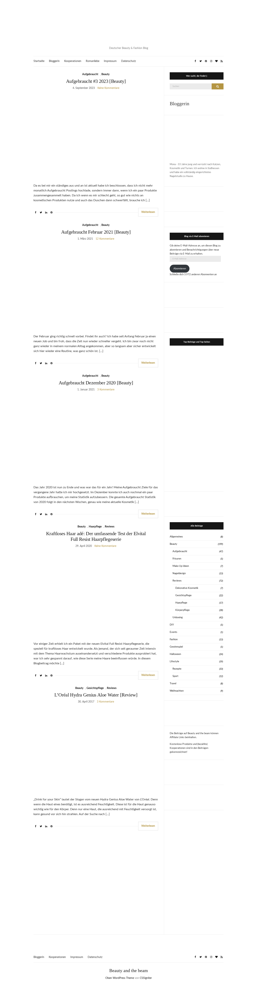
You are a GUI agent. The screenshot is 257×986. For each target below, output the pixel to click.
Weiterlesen (148, 212)
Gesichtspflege (95, 688)
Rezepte (177, 669)
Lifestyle (174, 661)
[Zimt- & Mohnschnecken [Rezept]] (183, 444)
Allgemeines (176, 537)
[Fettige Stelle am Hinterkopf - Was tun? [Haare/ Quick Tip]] (183, 471)
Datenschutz (128, 61)
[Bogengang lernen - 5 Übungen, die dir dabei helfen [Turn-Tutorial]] (183, 390)
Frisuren (177, 559)
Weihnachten (177, 691)
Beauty (105, 74)
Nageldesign (179, 573)
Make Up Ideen (181, 566)
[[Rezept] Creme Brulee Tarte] (183, 417)
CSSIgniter (146, 978)
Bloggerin (54, 61)
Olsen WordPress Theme (119, 978)
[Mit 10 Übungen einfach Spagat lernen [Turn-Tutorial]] (210, 362)
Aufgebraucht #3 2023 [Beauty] (96, 81)
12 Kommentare (105, 239)
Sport (175, 676)
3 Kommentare (105, 389)
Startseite (38, 61)
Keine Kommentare (108, 88)
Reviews (109, 526)
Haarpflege (95, 526)
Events (173, 632)
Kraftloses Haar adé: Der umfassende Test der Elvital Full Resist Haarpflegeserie (96, 536)
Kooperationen (72, 61)
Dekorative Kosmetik (186, 588)
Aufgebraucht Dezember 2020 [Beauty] (96, 383)
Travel (173, 683)
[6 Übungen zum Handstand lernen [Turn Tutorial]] (210, 390)
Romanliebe (92, 61)
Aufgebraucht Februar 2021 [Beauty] (96, 232)
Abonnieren (179, 268)
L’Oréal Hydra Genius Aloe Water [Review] (96, 695)
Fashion (174, 639)
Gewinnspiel (176, 647)
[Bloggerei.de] (128, 942)
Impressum (110, 61)
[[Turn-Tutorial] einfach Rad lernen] (210, 417)
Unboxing (178, 617)
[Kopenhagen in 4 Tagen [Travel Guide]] (210, 471)
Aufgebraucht (90, 74)
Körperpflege (182, 610)
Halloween (175, 654)
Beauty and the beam (128, 970)
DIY (172, 625)
